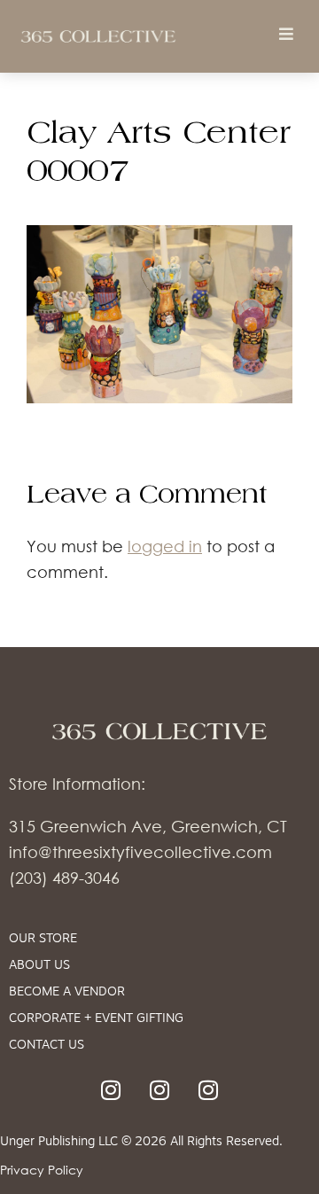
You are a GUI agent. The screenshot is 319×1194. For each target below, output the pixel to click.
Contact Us (46, 1045)
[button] (285, 33)
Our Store (43, 939)
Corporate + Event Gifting (96, 1019)
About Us (39, 965)
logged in (165, 546)
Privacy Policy (41, 1169)
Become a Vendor (67, 992)
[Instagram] (111, 1090)
